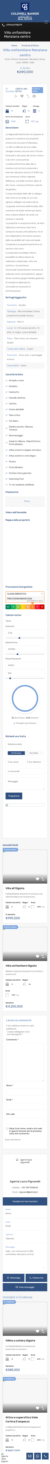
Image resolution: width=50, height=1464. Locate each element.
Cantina (12, 403)
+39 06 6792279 (14, 25)
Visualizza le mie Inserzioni (25, 1201)
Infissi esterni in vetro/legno (22, 456)
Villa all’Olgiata (15, 888)
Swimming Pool (16, 479)
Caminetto (14, 392)
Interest (10, 626)
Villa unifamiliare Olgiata (21, 965)
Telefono (9, 1234)
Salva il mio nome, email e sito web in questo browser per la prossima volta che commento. (25, 1131)
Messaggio (10, 1247)
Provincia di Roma (30, 45)
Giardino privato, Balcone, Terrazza (21, 428)
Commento (12, 1039)
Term (8, 621)
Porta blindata (16, 467)
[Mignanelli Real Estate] (25, 19)
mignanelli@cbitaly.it (28, 1192)
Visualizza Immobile (25, 1329)
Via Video (33, 753)
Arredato (13, 386)
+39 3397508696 (29, 1187)
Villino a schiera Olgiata (20, 1340)
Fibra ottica (14, 415)
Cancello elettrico (17, 398)
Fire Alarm (13, 421)
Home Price (11, 642)
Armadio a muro (16, 380)
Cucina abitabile (16, 409)
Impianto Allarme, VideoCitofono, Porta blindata (25, 443)
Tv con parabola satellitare (21, 484)
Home (14, 45)
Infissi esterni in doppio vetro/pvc (25, 450)
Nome (9, 1085)
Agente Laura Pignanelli (25, 1181)
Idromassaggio (16, 435)
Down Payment (13, 658)
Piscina (12, 461)
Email (9, 1099)
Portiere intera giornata (20, 473)
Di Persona (16, 753)
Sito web (10, 1114)
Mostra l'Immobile (25, 876)
